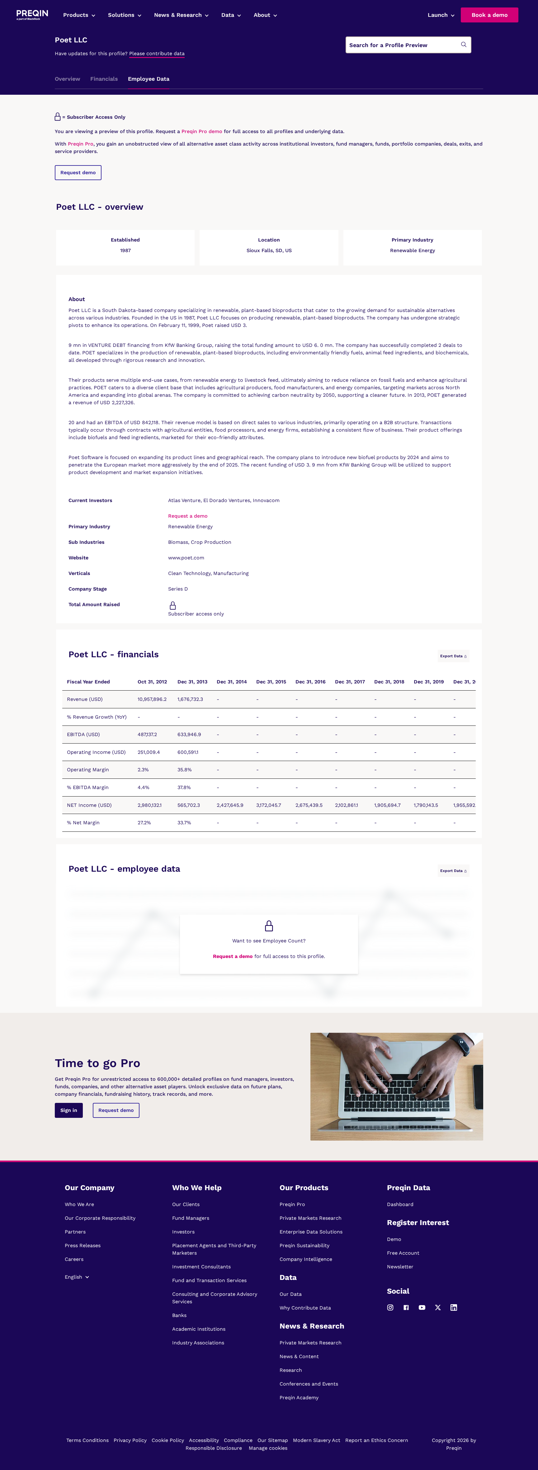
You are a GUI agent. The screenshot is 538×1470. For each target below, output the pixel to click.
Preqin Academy (299, 1398)
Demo (394, 1239)
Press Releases (83, 1245)
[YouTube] (422, 1310)
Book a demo (490, 15)
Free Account (403, 1253)
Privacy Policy (130, 1440)
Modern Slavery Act (316, 1440)
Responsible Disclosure (214, 1448)
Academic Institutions (198, 1329)
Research (291, 1370)
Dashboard (400, 1204)
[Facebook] (406, 1310)
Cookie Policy (168, 1440)
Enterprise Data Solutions (311, 1232)
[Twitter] (438, 1310)
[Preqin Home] (32, 15)
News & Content (299, 1356)
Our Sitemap (272, 1440)
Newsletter (400, 1267)
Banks (179, 1315)
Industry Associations (198, 1343)
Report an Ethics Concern (376, 1440)
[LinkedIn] (454, 1310)
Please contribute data (157, 53)
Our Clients (186, 1204)
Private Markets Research (311, 1218)
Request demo (78, 172)
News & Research (178, 15)
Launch (438, 15)
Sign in (68, 1110)
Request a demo (188, 516)
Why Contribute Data (305, 1308)
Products (75, 15)
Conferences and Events (309, 1384)
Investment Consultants (201, 1267)
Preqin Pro (79, 144)
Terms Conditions (87, 1440)
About (262, 15)
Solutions (121, 15)
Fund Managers (190, 1218)
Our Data (291, 1294)
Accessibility (204, 1440)
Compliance (238, 1440)
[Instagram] (390, 1310)
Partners (75, 1232)
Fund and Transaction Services (209, 1280)
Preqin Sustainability (304, 1245)
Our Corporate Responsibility (100, 1218)
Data (227, 15)
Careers (74, 1259)
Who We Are (79, 1204)
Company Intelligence (306, 1259)
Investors (183, 1232)
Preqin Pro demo (202, 131)
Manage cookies (268, 1448)
